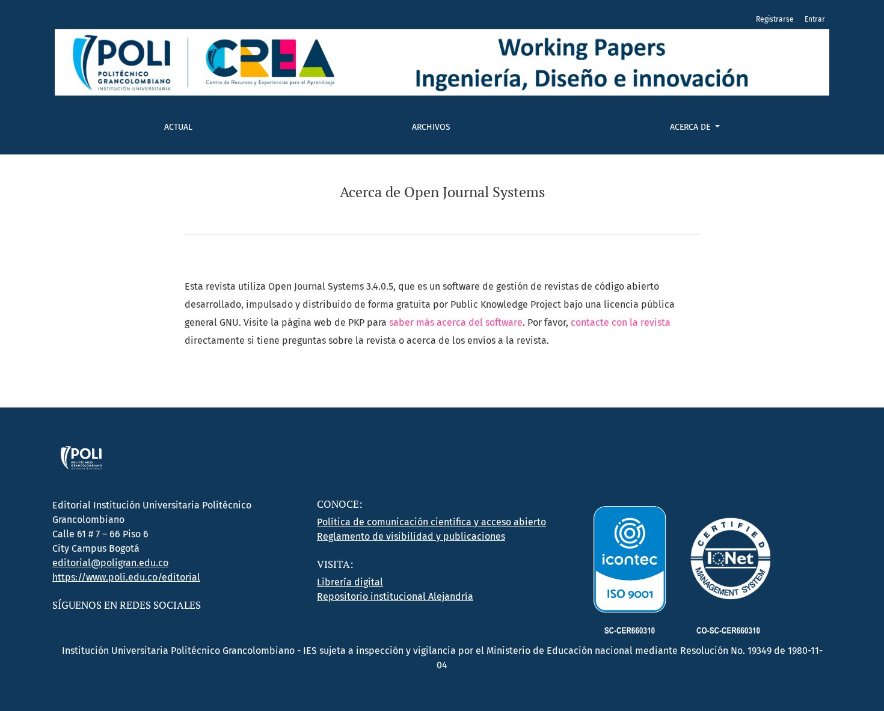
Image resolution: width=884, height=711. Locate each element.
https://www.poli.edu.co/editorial (126, 577)
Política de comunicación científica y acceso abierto (431, 522)
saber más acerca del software (456, 322)
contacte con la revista (621, 322)
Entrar (815, 19)
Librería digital (350, 582)
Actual (178, 127)
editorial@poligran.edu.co (110, 563)
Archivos (431, 127)
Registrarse (775, 19)
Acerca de (691, 127)
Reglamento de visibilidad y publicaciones (411, 536)
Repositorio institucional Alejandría (395, 596)
